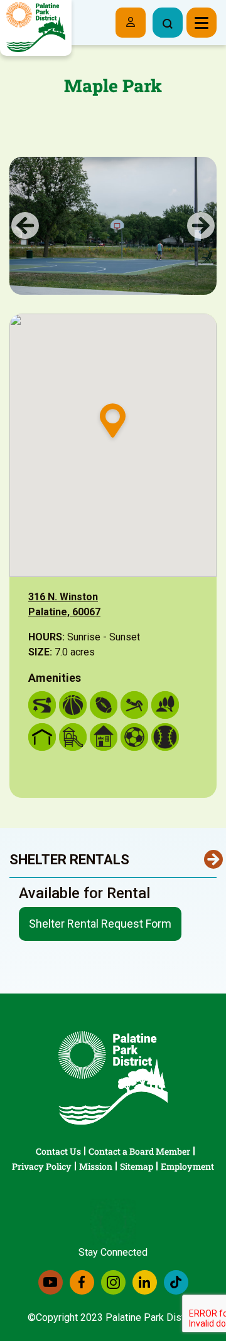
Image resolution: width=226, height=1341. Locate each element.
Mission (95, 1166)
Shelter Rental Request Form (100, 923)
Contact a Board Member (139, 1151)
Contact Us (58, 1151)
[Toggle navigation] (201, 23)
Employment (187, 1166)
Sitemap (136, 1166)
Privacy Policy (42, 1166)
